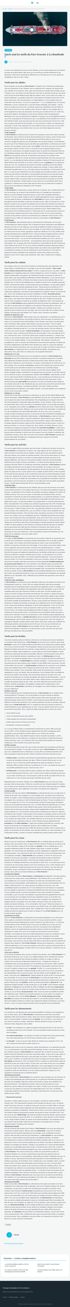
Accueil (5, 8)
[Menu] (37, 3)
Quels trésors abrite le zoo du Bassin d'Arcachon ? (48, 1265)
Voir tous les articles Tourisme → (14, 1243)
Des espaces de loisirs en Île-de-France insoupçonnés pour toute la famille (16, 1270)
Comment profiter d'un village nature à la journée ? (49, 1270)
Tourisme (10, 8)
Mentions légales (13, 1297)
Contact (22, 1297)
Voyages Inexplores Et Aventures (16, 1288)
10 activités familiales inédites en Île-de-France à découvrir (17, 1265)
